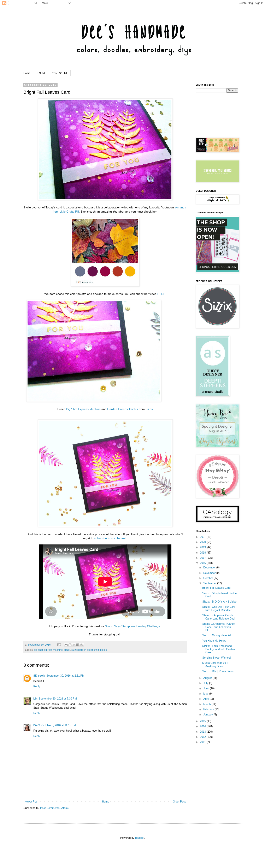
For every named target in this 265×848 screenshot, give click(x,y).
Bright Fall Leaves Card (216, 587)
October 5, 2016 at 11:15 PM (58, 725)
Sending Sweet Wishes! (216, 657)
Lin (35, 698)
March (207, 704)
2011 (203, 742)
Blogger (139, 837)
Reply (36, 686)
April (206, 698)
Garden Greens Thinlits (122, 409)
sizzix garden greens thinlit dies (89, 649)
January (208, 714)
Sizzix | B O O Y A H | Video (219, 601)
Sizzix (149, 409)
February (209, 709)
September (210, 583)
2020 (203, 542)
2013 (203, 731)
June (206, 688)
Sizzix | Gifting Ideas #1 (216, 635)
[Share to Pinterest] (82, 645)
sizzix (67, 649)
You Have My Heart (214, 640)
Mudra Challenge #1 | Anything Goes (215, 664)
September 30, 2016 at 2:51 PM (65, 675)
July (206, 683)
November (209, 572)
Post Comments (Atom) (54, 808)
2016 (203, 563)
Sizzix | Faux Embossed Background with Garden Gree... (218, 649)
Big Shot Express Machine (83, 409)
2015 (203, 721)
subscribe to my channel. (110, 538)
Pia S (36, 725)
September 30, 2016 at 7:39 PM (58, 698)
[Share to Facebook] (78, 645)
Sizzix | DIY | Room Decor (218, 671)
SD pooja (39, 675)
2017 (203, 557)
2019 (203, 547)
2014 (203, 726)
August (208, 677)
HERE (161, 293)
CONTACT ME (60, 73)
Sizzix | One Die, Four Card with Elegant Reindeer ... (218, 608)
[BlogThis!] (70, 645)
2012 (203, 736)
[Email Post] (59, 644)
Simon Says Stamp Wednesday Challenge (132, 626)
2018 (203, 552)
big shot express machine (48, 649)
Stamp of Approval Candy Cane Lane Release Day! (218, 617)
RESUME (41, 73)
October (208, 578)
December (209, 567)
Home (26, 73)
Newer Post (31, 801)
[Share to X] (74, 645)
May (206, 693)
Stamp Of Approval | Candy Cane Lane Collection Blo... (218, 627)
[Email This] (66, 645)
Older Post (179, 801)
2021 (203, 536)
